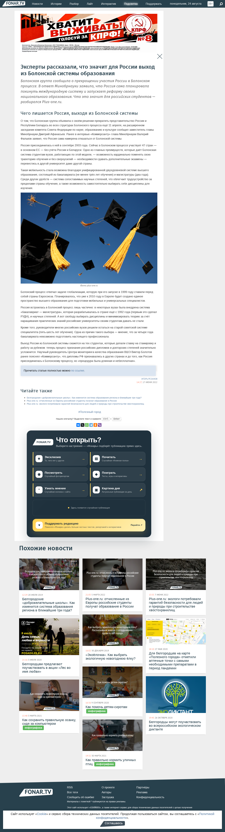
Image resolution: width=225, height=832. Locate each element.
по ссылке (77, 370)
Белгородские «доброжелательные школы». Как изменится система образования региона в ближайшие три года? (84, 397)
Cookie (41, 814)
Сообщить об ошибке (80, 797)
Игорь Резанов (149, 378)
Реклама (141, 792)
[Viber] (99, 425)
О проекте (108, 787)
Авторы (106, 792)
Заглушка (108, 797)
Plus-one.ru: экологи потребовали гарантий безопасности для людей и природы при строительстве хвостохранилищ (85, 403)
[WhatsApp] (87, 425)
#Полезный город (89, 412)
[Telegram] (91, 425)
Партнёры (142, 787)
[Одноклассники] (95, 425)
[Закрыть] (159, 56)
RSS (70, 787)
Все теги (72, 792)
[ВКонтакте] (78, 425)
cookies (95, 807)
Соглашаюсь (114, 823)
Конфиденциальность (150, 797)
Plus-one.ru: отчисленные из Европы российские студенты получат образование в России (72, 400)
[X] (82, 425)
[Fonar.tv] (13, 3)
